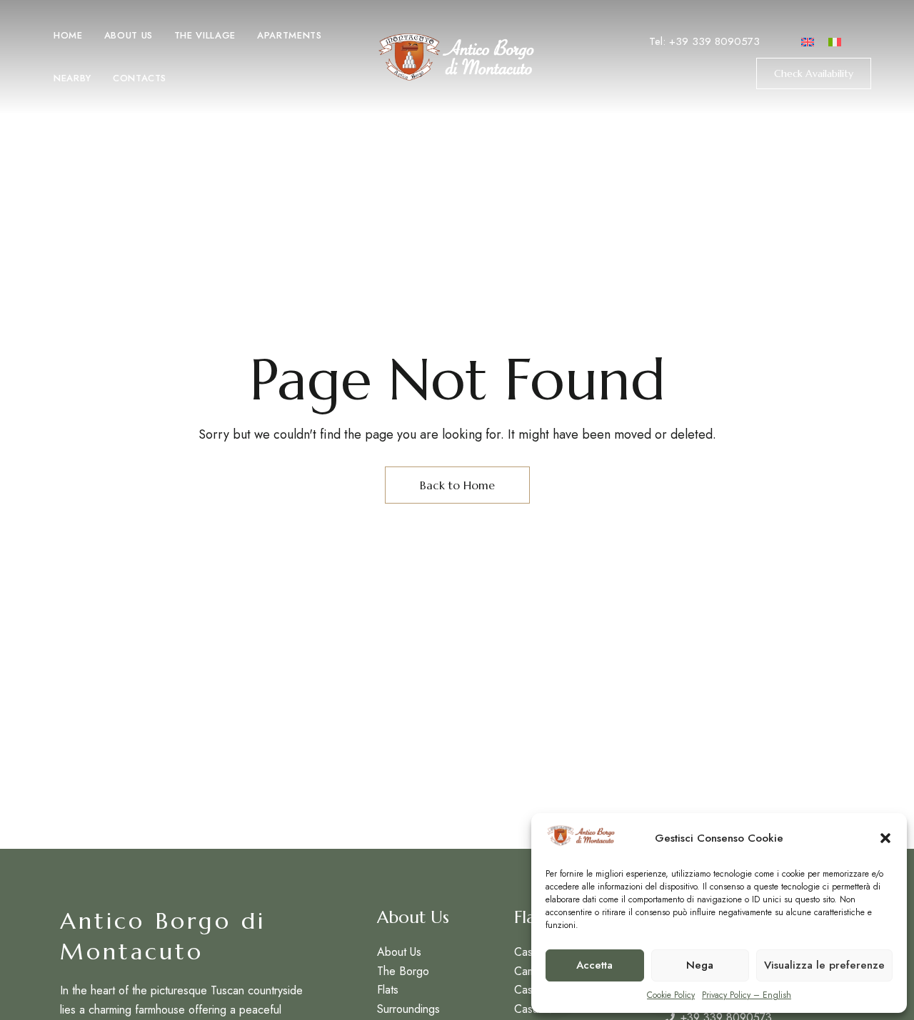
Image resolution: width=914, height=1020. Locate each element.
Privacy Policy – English (746, 995)
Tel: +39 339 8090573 (704, 41)
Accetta (594, 965)
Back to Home (457, 485)
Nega (699, 965)
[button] (885, 838)
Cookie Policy (671, 995)
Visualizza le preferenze (824, 965)
